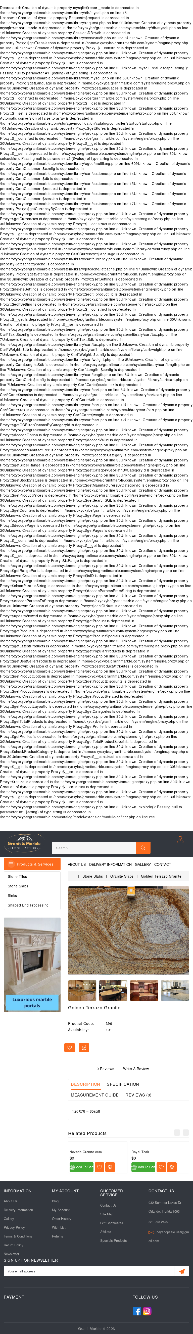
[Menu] (11, 864)
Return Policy (13, 1245)
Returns (57, 1236)
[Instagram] (147, 1310)
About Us (77, 864)
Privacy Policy (14, 1227)
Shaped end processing (28, 905)
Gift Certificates (111, 1222)
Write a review (136, 1068)
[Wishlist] (99, 1167)
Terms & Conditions (18, 1236)
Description (85, 1084)
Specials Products (113, 1240)
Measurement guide (95, 1095)
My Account (61, 1209)
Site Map (106, 1214)
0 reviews (105, 1068)
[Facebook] (137, 1310)
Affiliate (105, 1231)
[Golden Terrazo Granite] (128, 930)
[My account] (181, 839)
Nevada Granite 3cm (86, 1151)
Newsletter (11, 1253)
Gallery (143, 864)
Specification (123, 1084)
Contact (162, 864)
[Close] (143, 848)
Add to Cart (84, 1166)
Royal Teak (140, 1151)
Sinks (12, 895)
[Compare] (110, 1167)
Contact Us (108, 1205)
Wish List (59, 1227)
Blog (55, 1201)
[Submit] (181, 1271)
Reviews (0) (138, 1095)
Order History (61, 1218)
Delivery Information (110, 864)
